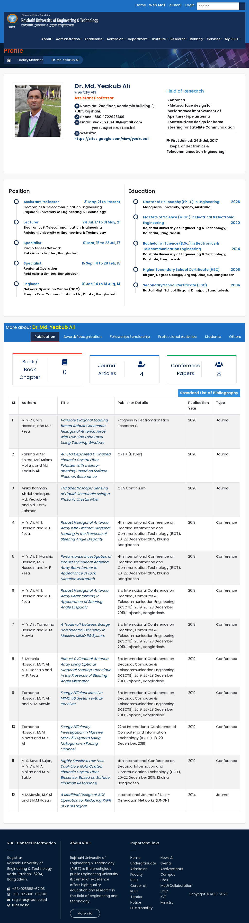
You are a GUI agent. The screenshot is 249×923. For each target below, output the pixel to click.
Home (140, 5)
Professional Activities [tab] (177, 336)
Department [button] (138, 39)
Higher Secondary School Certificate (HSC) (181, 269)
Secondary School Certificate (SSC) (175, 285)
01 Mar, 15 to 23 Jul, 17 (101, 242)
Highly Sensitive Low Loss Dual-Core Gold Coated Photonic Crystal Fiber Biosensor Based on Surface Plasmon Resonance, (85, 772)
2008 (235, 269)
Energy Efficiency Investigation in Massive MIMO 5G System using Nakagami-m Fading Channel (82, 738)
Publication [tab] (45, 336)
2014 (236, 249)
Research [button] (177, 39)
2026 (235, 201)
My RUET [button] (231, 39)
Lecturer (31, 222)
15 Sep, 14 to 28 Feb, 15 (101, 263)
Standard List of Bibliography (209, 393)
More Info (85, 913)
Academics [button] (93, 39)
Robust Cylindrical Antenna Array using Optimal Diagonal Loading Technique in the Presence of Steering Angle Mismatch (86, 670)
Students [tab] (213, 336)
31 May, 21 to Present (102, 201)
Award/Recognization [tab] (82, 336)
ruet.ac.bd (20, 905)
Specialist (33, 242)
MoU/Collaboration (176, 885)
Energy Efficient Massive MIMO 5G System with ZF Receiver (82, 698)
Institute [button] (159, 39)
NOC (134, 880)
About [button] (46, 39)
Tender (136, 896)
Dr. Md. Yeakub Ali (65, 60)
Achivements (171, 868)
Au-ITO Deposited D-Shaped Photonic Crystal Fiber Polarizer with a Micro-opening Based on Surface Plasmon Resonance (86, 465)
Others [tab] (235, 336)
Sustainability (141, 908)
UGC (164, 891)
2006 (235, 285)
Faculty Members (31, 60)
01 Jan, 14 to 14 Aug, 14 (101, 284)
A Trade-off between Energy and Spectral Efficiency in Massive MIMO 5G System (85, 630)
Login (190, 5)
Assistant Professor (41, 201)
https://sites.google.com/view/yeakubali (111, 138)
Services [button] (213, 39)
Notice (135, 902)
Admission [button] (115, 39)
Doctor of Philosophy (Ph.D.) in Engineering (181, 201)
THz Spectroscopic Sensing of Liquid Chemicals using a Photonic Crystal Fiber (85, 494)
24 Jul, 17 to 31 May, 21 (101, 222)
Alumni (175, 5)
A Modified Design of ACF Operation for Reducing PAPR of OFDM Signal (86, 800)
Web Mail (157, 5)
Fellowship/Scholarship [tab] (130, 336)
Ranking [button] (196, 39)
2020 (235, 222)
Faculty (136, 874)
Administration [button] (68, 39)
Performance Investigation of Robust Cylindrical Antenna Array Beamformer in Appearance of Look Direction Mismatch (86, 567)
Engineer (31, 284)
